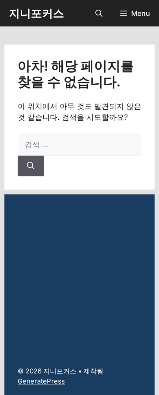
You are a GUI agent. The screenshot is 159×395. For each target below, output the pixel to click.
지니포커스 (36, 13)
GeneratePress (41, 381)
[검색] (31, 166)
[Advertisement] (79, 273)
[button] (99, 13)
